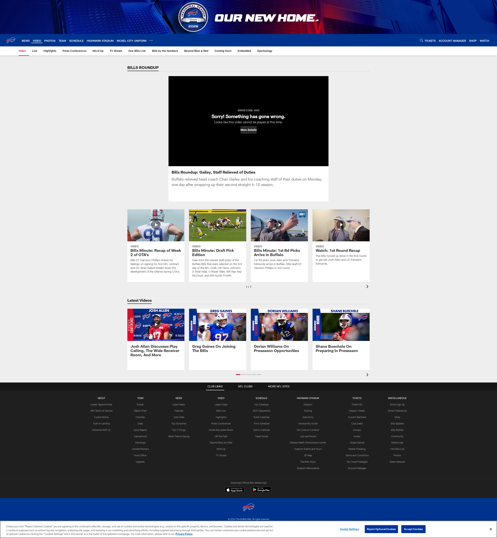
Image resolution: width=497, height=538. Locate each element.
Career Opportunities (101, 404)
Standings (140, 442)
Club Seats (357, 423)
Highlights (221, 417)
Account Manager (357, 468)
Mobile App (397, 442)
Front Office (140, 455)
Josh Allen (178, 417)
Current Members (357, 417)
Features (179, 410)
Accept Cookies (413, 528)
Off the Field (221, 436)
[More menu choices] (151, 40)
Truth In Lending (101, 423)
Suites (357, 436)
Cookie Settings (349, 528)
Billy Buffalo (397, 429)
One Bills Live (397, 449)
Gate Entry (307, 417)
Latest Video (221, 404)
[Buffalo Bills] (248, 508)
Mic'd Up (221, 449)
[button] (249, 130)
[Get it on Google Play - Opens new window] (261, 491)
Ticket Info (357, 404)
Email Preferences (397, 410)
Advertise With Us (101, 429)
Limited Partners (140, 449)
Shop (397, 417)
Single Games (357, 442)
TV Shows (221, 455)
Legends (140, 461)
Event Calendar (261, 417)
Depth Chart (140, 410)
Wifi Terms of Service (101, 410)
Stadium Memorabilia (308, 468)
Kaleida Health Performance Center (308, 442)
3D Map (308, 455)
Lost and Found (308, 436)
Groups (357, 429)
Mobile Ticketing (357, 449)
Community (397, 436)
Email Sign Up (397, 404)
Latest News (179, 404)
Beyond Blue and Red (221, 442)
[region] (248, 529)
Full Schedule (261, 404)
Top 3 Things (179, 429)
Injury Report (140, 429)
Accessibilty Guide (308, 423)
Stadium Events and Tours (308, 449)
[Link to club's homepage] (11, 40)
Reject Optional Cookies (381, 528)
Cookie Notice (101, 417)
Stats (140, 423)
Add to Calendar (261, 429)
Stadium (307, 404)
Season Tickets (357, 410)
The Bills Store (307, 461)
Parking (308, 410)
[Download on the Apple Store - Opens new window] (234, 490)
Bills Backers (397, 423)
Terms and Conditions (357, 455)
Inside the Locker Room (221, 429)
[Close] (491, 529)
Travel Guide (261, 436)
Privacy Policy (184, 533)
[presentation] (368, 287)
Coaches (140, 417)
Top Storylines (178, 423)
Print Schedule (261, 423)
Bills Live (221, 410)
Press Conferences (221, 423)
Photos (397, 455)
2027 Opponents (261, 410)
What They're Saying (178, 436)
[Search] (421, 40)
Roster (140, 404)
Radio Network (397, 461)
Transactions (140, 436)
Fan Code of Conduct (308, 429)
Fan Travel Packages (357, 461)
